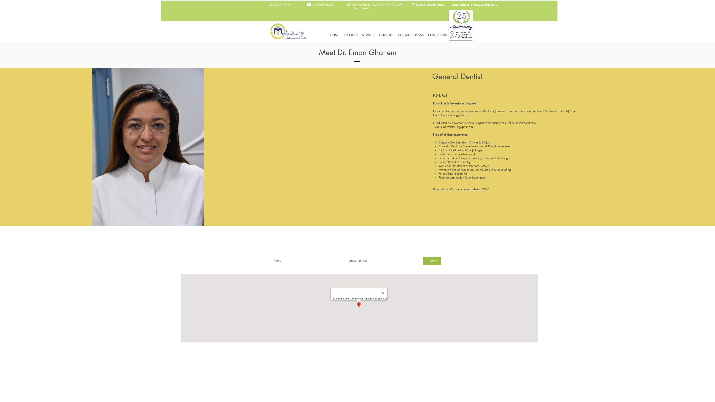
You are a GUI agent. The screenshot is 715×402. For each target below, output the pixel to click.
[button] (429, 5)
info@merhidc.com (323, 4)
